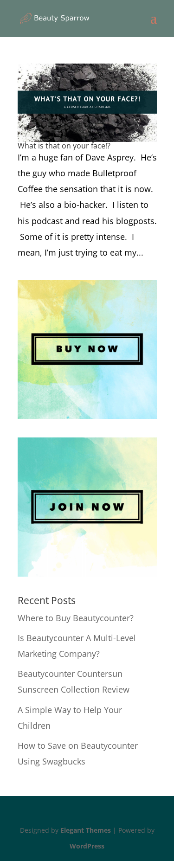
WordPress (87, 846)
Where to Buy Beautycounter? (76, 617)
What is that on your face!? (64, 146)
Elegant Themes (85, 830)
